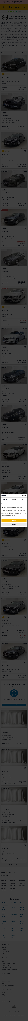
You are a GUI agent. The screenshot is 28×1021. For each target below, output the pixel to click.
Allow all (14, 520)
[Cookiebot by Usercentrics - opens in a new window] (21, 496)
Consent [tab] (5, 499)
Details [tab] (14, 499)
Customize (13, 524)
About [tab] (23, 499)
